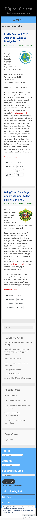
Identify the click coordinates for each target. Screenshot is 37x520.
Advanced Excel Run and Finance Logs (17, 378)
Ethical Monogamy (11, 395)
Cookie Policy (9, 512)
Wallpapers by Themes (12, 369)
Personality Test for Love (13, 358)
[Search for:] (18, 327)
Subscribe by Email (13, 470)
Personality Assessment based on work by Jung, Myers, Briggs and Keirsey (16, 351)
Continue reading (11, 157)
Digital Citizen (18, 8)
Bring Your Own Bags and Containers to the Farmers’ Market (17, 196)
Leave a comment (26, 45)
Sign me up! (8, 482)
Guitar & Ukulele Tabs (12, 374)
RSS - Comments (8, 502)
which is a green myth (16, 264)
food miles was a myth (19, 113)
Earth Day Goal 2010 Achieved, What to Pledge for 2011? (16, 38)
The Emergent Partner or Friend (15, 400)
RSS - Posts (6, 497)
